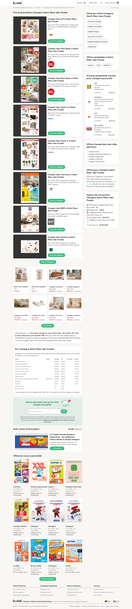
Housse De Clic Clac (95, 37)
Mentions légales (74, 606)
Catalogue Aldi (71, 595)
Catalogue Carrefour (46, 595)
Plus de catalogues (47, 262)
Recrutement (98, 595)
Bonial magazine (18, 592)
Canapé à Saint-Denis (96, 161)
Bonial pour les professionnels (103, 592)
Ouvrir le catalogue (56, 41)
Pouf (98, 65)
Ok (64, 411)
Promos (38, 7)
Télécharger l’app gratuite (21, 595)
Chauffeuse (92, 47)
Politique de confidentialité (90, 606)
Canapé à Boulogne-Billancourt (99, 154)
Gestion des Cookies (112, 606)
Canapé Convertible (95, 26)
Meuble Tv (107, 65)
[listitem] (21, 280)
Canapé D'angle (93, 32)
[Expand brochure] (30, 30)
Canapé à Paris (93, 152)
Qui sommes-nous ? (19, 589)
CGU (102, 606)
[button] (47, 30)
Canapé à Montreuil (95, 159)
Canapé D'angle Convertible (97, 42)
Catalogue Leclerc (46, 592)
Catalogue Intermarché (74, 592)
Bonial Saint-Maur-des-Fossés (23, 7)
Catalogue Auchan (73, 589)
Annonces (113, 7)
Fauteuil (91, 65)
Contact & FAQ (98, 589)
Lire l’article (57, 448)
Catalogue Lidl (44, 589)
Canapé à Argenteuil (96, 157)
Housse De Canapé (94, 21)
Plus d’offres (47, 326)
